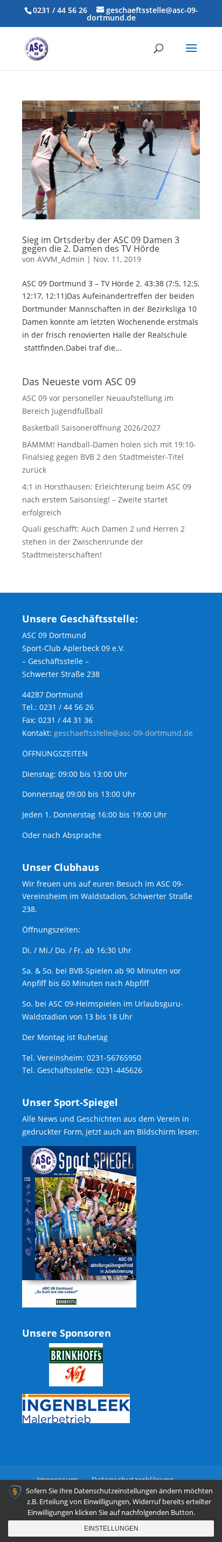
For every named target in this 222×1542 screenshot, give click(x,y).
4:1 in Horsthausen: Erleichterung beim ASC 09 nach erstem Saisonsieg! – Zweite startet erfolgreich (106, 499)
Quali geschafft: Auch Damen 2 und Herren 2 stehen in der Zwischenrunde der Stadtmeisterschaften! (103, 542)
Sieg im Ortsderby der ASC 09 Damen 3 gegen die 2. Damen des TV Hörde (100, 244)
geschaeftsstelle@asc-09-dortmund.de (123, 733)
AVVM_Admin (61, 259)
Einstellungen (111, 1528)
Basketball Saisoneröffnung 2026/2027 (91, 428)
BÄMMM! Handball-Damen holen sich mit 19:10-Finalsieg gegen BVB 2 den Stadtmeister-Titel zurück (109, 457)
